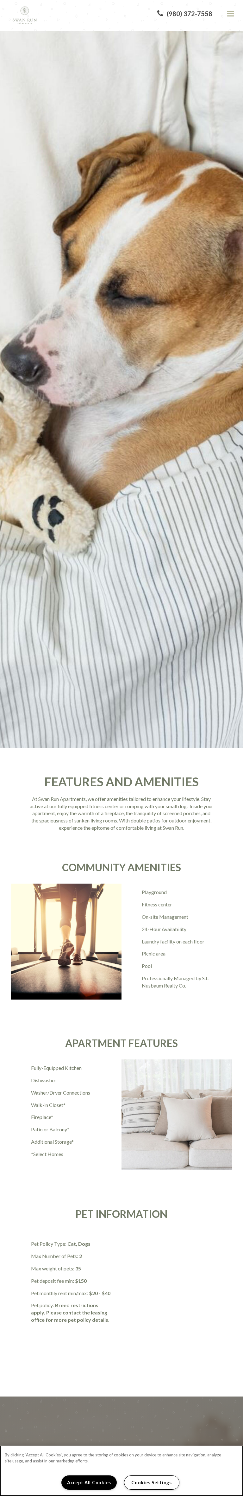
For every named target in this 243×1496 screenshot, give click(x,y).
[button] (184, 13)
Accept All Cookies (89, 1482)
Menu (229, 14)
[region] (121, 1471)
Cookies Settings (151, 1482)
